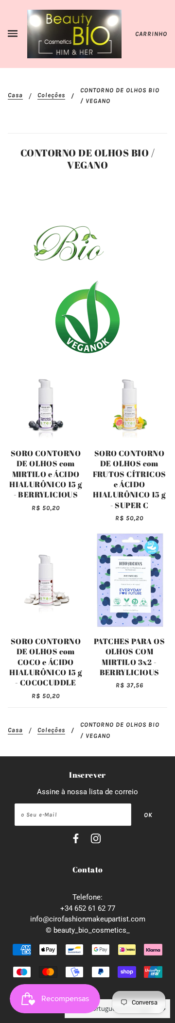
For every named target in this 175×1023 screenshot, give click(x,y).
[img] (76, 840)
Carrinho (151, 33)
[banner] (74, 33)
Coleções (51, 95)
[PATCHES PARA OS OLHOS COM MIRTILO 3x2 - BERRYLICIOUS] (129, 580)
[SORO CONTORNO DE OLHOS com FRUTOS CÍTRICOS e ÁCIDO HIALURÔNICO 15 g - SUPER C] (129, 405)
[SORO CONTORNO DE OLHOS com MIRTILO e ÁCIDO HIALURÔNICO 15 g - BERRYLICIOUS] (46, 405)
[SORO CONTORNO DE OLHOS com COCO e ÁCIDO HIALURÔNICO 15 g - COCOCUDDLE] (46, 580)
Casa (15, 95)
